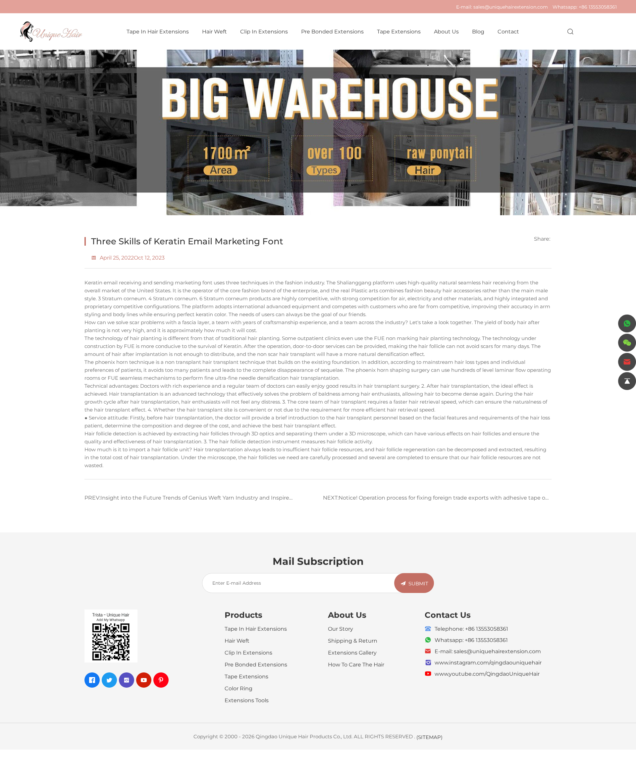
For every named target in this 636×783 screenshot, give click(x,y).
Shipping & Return (352, 640)
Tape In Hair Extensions (158, 31)
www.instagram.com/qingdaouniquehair (488, 662)
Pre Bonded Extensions (332, 31)
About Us (446, 31)
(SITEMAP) (429, 737)
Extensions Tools (247, 700)
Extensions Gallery (352, 652)
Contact (508, 31)
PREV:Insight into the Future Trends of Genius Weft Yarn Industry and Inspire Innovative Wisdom (186, 500)
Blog (478, 31)
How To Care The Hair (356, 664)
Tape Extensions (399, 31)
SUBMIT (418, 583)
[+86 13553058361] (627, 323)
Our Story (340, 628)
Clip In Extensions (264, 31)
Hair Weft (214, 31)
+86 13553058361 (598, 7)
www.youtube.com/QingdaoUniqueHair (487, 673)
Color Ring (238, 688)
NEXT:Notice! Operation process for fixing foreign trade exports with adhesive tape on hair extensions (436, 500)
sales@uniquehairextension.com (510, 7)
